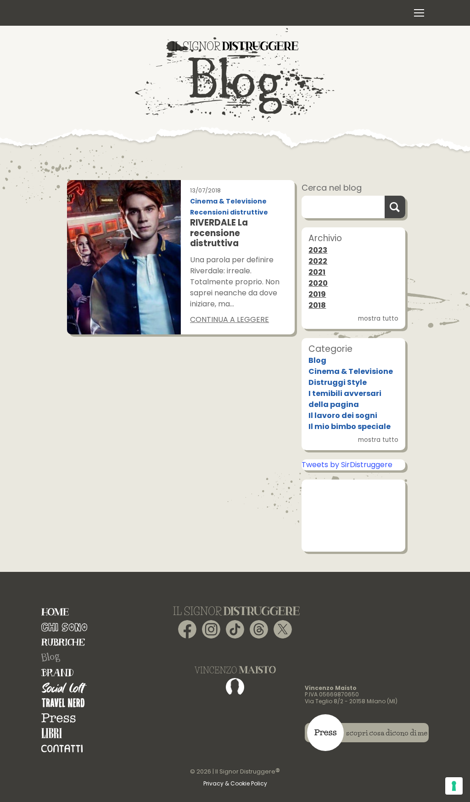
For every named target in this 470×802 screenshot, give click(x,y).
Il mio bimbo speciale (349, 426)
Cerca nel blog (332, 187)
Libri (51, 733)
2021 (316, 272)
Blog (317, 360)
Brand (57, 672)
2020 (318, 283)
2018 (317, 305)
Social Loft (64, 688)
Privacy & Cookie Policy (235, 783)
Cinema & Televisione (228, 201)
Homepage (55, 612)
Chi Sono (64, 627)
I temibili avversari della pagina (344, 399)
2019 (317, 294)
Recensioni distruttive (229, 212)
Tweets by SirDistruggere (347, 464)
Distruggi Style (337, 382)
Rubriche (63, 642)
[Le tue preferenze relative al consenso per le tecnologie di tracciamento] (454, 786)
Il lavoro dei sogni (342, 415)
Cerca (395, 207)
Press (58, 718)
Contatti (62, 748)
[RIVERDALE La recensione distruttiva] (124, 257)
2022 (317, 261)
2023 (317, 250)
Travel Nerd (63, 703)
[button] (419, 13)
